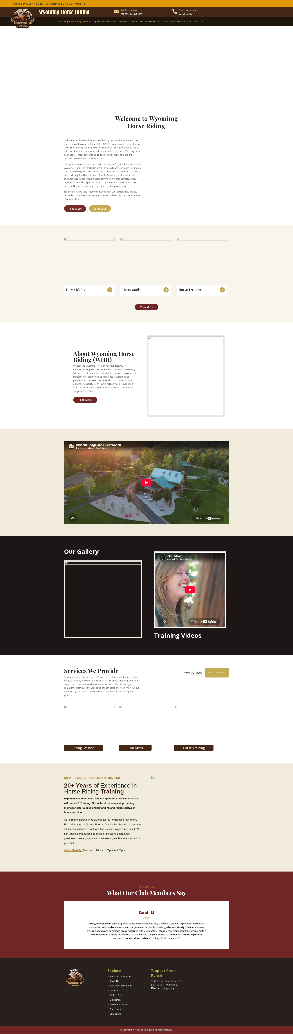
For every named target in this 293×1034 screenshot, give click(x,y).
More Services (193, 672)
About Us (87, 21)
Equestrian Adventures (104, 21)
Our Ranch (123, 21)
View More (146, 307)
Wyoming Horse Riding (70, 21)
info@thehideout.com (131, 13)
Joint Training (217, 672)
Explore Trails (136, 21)
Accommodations (166, 21)
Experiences (150, 21)
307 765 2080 (185, 13)
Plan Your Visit (184, 21)
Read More (75, 208)
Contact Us (198, 21)
